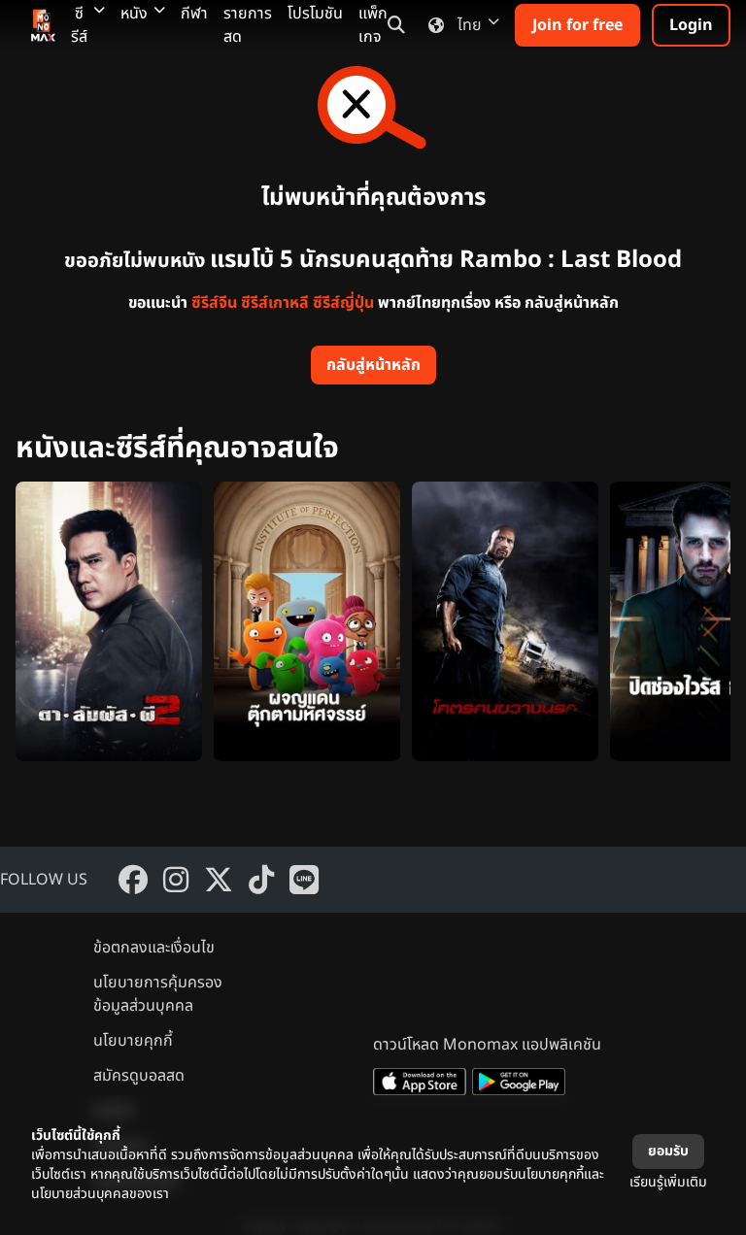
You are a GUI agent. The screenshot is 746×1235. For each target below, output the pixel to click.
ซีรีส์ (79, 25)
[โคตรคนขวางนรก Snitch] (505, 621)
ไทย (470, 25)
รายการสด (247, 25)
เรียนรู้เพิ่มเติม (668, 1182)
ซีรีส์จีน (214, 303)
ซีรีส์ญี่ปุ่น (343, 303)
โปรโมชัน (315, 13)
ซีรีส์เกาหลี (275, 303)
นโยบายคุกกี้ (133, 1040)
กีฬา (194, 13)
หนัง (134, 13)
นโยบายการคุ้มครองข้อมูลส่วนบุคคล (157, 994)
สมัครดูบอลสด (139, 1075)
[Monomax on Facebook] (133, 879)
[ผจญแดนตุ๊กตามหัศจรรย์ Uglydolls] (307, 621)
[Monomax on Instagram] (175, 879)
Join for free (577, 25)
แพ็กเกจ (373, 25)
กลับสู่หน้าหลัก (373, 365)
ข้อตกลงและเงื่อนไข (154, 947)
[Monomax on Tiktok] (261, 879)
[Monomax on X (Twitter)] (218, 879)
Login (691, 25)
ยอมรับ (668, 1151)
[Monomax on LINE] (304, 879)
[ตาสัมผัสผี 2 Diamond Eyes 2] (109, 621)
